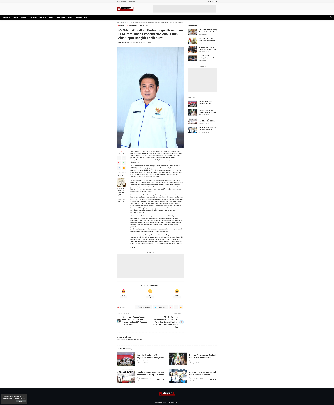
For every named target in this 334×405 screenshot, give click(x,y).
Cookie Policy (21, 398)
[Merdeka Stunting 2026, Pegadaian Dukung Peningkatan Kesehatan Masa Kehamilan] (192, 104)
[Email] (124, 168)
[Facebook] (119, 158)
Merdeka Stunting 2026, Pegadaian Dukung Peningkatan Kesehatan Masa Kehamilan (150, 357)
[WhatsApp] (124, 163)
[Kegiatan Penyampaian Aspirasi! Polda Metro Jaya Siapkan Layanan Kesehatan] (192, 112)
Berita (121, 26)
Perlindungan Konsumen (138, 26)
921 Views (148, 42)
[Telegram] (119, 168)
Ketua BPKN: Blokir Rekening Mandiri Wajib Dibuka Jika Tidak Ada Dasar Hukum (208, 32)
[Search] (330, 17)
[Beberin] (125, 9)
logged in (127, 339)
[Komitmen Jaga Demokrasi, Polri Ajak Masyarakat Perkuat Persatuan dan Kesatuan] (192, 130)
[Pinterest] (119, 163)
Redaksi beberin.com (125, 42)
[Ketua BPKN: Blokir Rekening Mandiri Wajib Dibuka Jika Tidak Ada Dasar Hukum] (192, 32)
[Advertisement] (184, 9)
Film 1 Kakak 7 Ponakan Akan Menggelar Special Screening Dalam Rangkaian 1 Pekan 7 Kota (121, 195)
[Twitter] (124, 158)
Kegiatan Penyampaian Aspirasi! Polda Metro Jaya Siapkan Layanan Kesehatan (207, 112)
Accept (21, 401)
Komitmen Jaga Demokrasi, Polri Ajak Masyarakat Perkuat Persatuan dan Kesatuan (203, 374)
